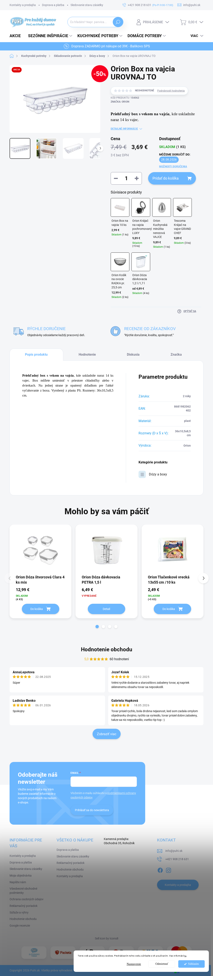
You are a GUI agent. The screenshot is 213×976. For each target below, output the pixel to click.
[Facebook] (160, 869)
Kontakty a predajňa (23, 5)
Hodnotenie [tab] (87, 354)
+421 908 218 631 (177, 859)
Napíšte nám (18, 882)
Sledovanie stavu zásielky (87, 5)
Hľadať (117, 22)
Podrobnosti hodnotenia (171, 90)
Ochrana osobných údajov (26, 899)
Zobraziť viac (106, 734)
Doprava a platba (53, 5)
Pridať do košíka (165, 178)
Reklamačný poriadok (23, 905)
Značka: (120, 101)
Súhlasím (193, 963)
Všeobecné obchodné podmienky (23, 890)
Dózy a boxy (158, 474)
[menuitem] (17, 36)
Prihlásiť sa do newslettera (92, 810)
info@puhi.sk (173, 850)
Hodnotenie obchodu (106, 649)
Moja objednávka (21, 875)
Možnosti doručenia (173, 166)
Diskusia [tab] (133, 354)
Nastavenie (134, 964)
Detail (106, 609)
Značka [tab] (176, 354)
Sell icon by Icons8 (106, 938)
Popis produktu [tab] (36, 354)
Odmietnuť (161, 963)
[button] (97, 626)
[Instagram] (168, 869)
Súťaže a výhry (19, 912)
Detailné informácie (124, 128)
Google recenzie (20, 925)
